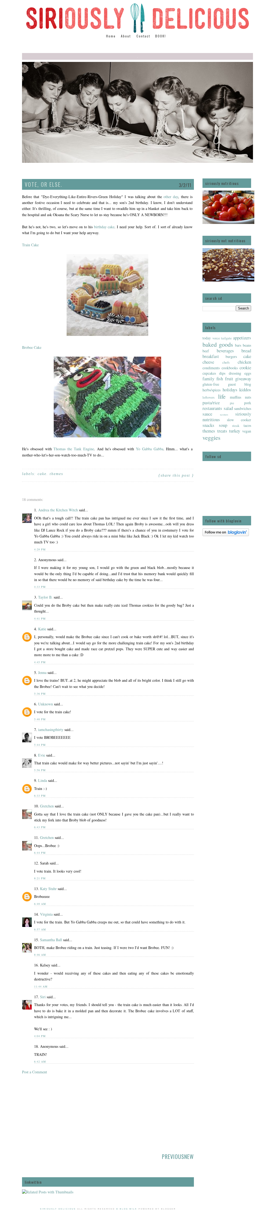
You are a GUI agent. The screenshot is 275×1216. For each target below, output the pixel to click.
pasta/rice (211, 402)
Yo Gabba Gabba (149, 448)
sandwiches (242, 408)
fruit (229, 378)
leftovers (208, 397)
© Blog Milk (127, 1209)
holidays (230, 389)
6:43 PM (40, 827)
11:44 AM (41, 986)
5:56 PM (40, 770)
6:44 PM (40, 853)
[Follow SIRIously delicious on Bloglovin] (225, 534)
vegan (246, 431)
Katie (42, 628)
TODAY (206, 337)
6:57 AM (40, 929)
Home (111, 36)
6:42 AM (40, 1061)
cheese (208, 362)
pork (247, 402)
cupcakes (209, 373)
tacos (247, 425)
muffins (235, 397)
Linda (42, 780)
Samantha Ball (51, 939)
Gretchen (47, 806)
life (222, 396)
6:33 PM (40, 795)
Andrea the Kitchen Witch (58, 509)
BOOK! (160, 36)
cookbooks (230, 367)
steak (235, 425)
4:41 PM (40, 618)
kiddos (245, 389)
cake (247, 356)
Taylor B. (45, 597)
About (126, 36)
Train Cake (30, 244)
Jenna (42, 672)
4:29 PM (40, 549)
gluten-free (210, 384)
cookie (245, 367)
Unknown (45, 704)
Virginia (46, 914)
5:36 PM (40, 693)
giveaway (243, 378)
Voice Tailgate (222, 338)
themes (208, 431)
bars (238, 345)
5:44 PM (40, 745)
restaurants (212, 408)
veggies (211, 437)
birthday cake (104, 226)
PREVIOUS (173, 1156)
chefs (226, 362)
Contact (143, 36)
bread (246, 350)
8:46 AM (40, 955)
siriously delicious (58, 1209)
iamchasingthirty (50, 729)
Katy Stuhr (48, 888)
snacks (208, 425)
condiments (211, 367)
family (208, 378)
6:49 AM (40, 904)
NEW (189, 1156)
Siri (43, 996)
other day (171, 196)
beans (247, 345)
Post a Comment (34, 1071)
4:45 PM (40, 662)
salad (228, 408)
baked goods (217, 344)
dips (222, 373)
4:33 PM (40, 587)
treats (222, 431)
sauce (207, 414)
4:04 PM (40, 1036)
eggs (247, 373)
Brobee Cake (31, 347)
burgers (231, 356)
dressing (235, 373)
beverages (225, 350)
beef (205, 350)
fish (219, 378)
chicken (244, 362)
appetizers (242, 338)
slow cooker (239, 419)
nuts (248, 397)
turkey (234, 431)
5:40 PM (40, 719)
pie (232, 403)
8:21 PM (40, 878)
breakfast (210, 356)
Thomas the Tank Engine (73, 448)
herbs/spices (211, 389)
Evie (41, 755)
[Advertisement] (62, 1112)
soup (223, 425)
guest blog (239, 384)
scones (224, 414)
